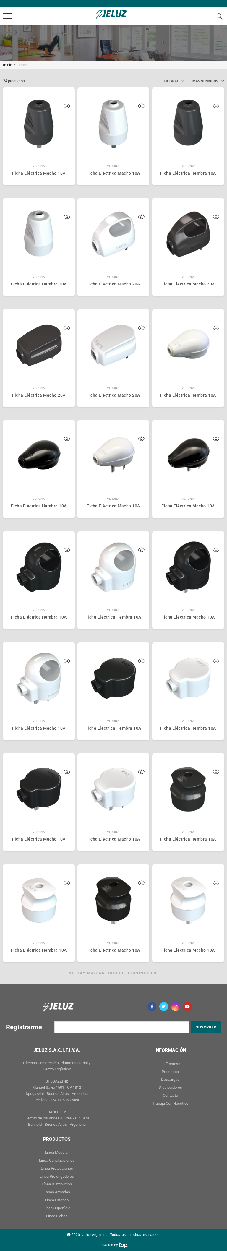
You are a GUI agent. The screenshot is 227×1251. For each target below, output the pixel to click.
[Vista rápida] (67, 107)
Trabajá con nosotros (170, 1103)
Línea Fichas (56, 1216)
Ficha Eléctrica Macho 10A (39, 173)
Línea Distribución (57, 1184)
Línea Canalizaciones (56, 1160)
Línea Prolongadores (57, 1176)
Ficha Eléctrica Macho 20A (113, 284)
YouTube (187, 1006)
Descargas (170, 1079)
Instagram (175, 1006)
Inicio (7, 65)
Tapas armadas (57, 1192)
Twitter (163, 1006)
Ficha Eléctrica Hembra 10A (188, 173)
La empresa (170, 1064)
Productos (170, 1072)
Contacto (170, 1095)
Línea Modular (57, 1152)
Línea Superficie (56, 1208)
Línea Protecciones (57, 1168)
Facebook (151, 1006)
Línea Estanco (57, 1200)
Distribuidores (170, 1087)
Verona (39, 166)
